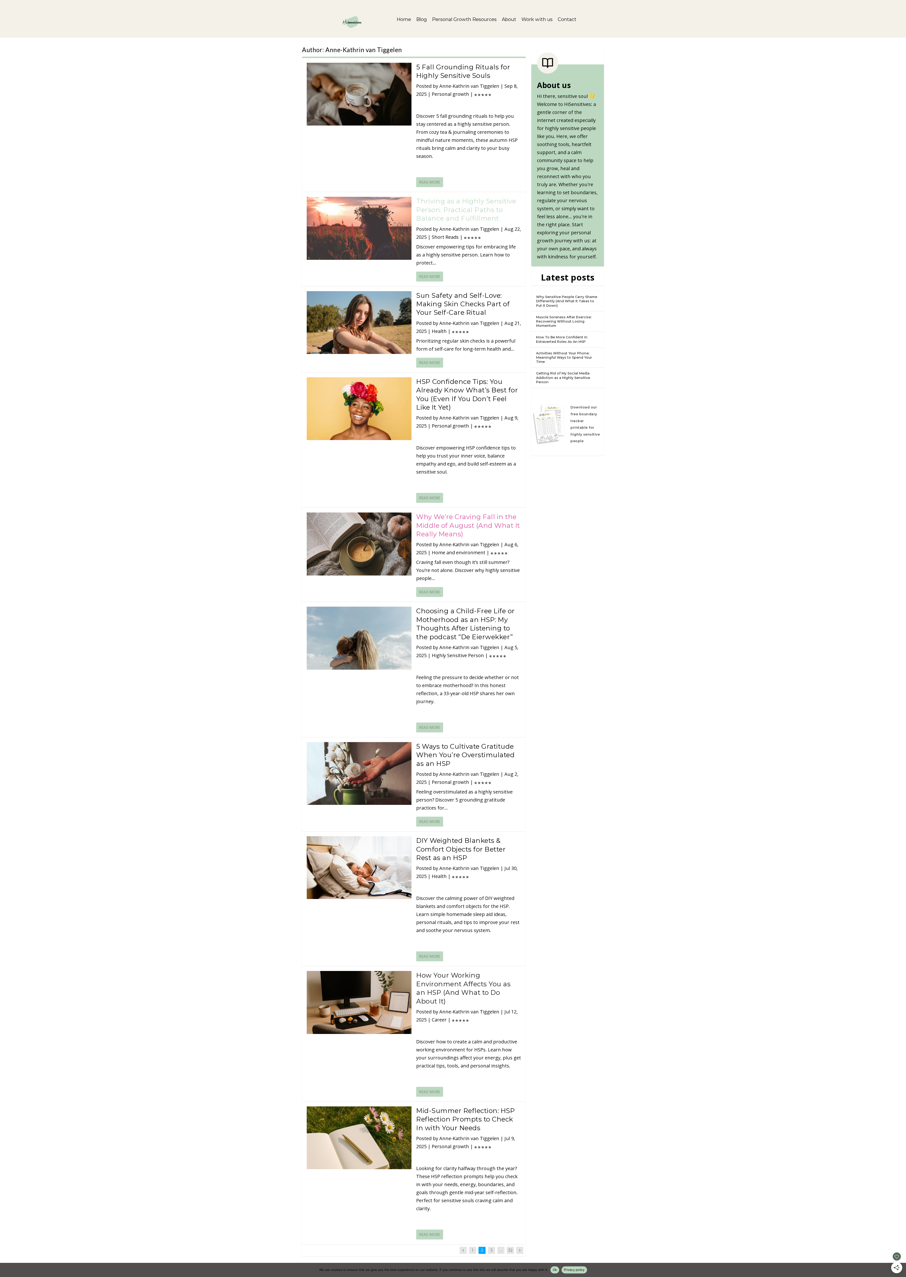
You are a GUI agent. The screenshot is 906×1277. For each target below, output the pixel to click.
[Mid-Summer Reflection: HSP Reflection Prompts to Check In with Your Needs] (359, 1137)
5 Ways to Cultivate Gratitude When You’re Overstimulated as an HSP (465, 755)
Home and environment (458, 552)
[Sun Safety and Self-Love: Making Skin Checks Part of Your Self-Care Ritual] (359, 322)
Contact (567, 20)
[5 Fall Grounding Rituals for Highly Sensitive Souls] (359, 94)
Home (404, 20)
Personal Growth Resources (464, 20)
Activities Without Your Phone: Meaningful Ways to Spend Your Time (564, 357)
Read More (429, 182)
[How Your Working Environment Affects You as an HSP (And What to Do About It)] (359, 1002)
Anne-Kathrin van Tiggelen (469, 86)
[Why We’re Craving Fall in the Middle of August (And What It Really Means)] (359, 543)
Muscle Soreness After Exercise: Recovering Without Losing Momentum (563, 321)
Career (439, 1020)
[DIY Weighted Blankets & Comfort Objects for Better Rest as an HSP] (359, 867)
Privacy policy (574, 1270)
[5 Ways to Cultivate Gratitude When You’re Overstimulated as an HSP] (359, 773)
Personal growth (450, 94)
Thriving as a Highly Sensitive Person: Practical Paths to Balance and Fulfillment (466, 209)
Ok (555, 1270)
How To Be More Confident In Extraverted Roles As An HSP (561, 339)
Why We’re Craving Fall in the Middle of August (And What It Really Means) (468, 525)
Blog (421, 20)
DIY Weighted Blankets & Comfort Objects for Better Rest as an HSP (461, 849)
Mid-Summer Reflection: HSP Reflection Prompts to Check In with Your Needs (465, 1119)
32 (510, 1250)
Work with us (537, 20)
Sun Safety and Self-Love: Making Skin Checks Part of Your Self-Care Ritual (463, 304)
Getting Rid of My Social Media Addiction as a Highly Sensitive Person (563, 377)
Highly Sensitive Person (458, 655)
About (509, 20)
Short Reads (445, 237)
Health (439, 331)
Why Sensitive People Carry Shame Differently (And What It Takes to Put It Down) (566, 301)
